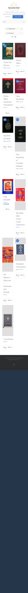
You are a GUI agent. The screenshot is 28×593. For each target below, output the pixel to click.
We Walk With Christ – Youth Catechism (20, 219)
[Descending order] (21, 28)
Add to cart (5, 74)
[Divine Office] (20, 50)
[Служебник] (7, 320)
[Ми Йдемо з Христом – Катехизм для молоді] (7, 255)
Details (10, 73)
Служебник (8, 339)
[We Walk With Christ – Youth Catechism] (20, 194)
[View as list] (15, 36)
